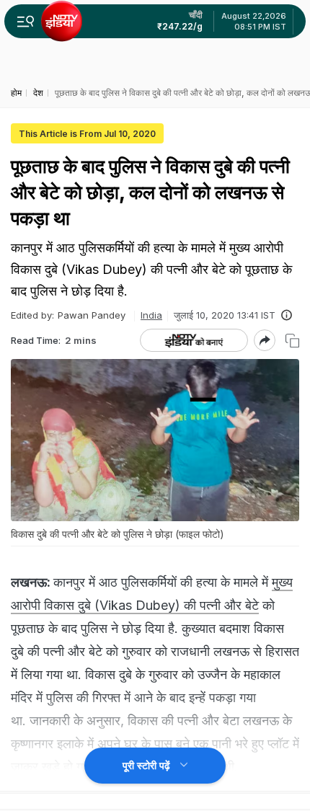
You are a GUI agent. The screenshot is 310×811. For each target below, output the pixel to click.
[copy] (292, 340)
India (151, 315)
